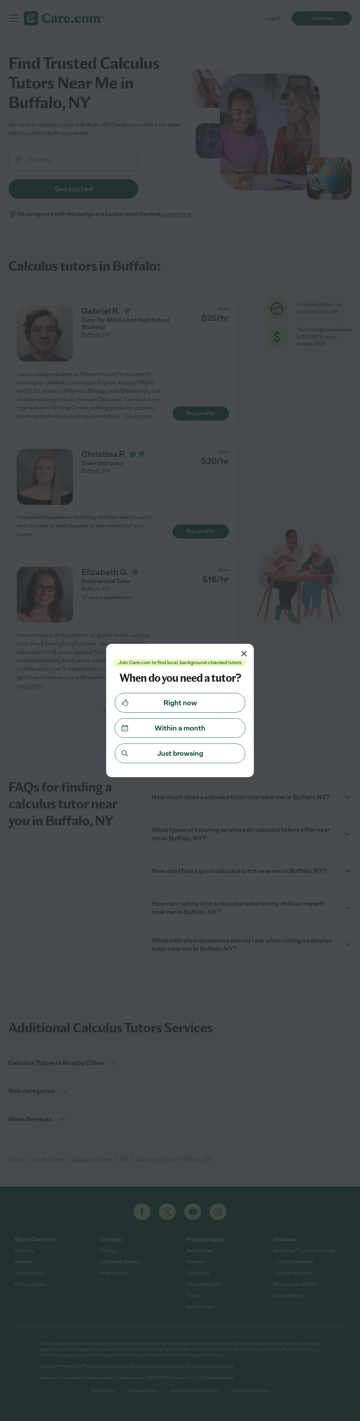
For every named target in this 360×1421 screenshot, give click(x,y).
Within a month (180, 728)
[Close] (244, 653)
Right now (180, 703)
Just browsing (180, 753)
